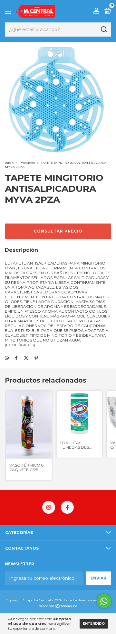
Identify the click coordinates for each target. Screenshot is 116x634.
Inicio (9, 163)
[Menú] (9, 11)
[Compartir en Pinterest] (36, 358)
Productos (27, 163)
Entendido (94, 623)
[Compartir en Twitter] (26, 358)
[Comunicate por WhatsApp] (104, 601)
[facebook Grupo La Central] (67, 507)
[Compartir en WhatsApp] (7, 358)
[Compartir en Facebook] (16, 358)
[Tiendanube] (58, 607)
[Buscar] (103, 29)
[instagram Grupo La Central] (48, 507)
